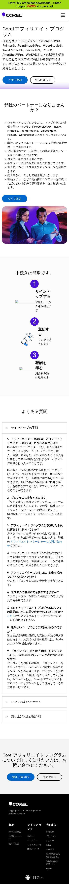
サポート (31, 836)
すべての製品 (15, 832)
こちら (11, 616)
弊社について (33, 849)
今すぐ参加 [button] (15, 80)
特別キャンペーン (16, 837)
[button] (34, 428)
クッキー (50, 841)
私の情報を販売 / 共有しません (53, 855)
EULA (48, 845)
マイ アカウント (34, 845)
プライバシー (52, 836)
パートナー (32, 840)
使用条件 (50, 832)
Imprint (49, 869)
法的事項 (50, 849)
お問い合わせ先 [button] (20, 777)
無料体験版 (14, 844)
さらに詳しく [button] (43, 80)
